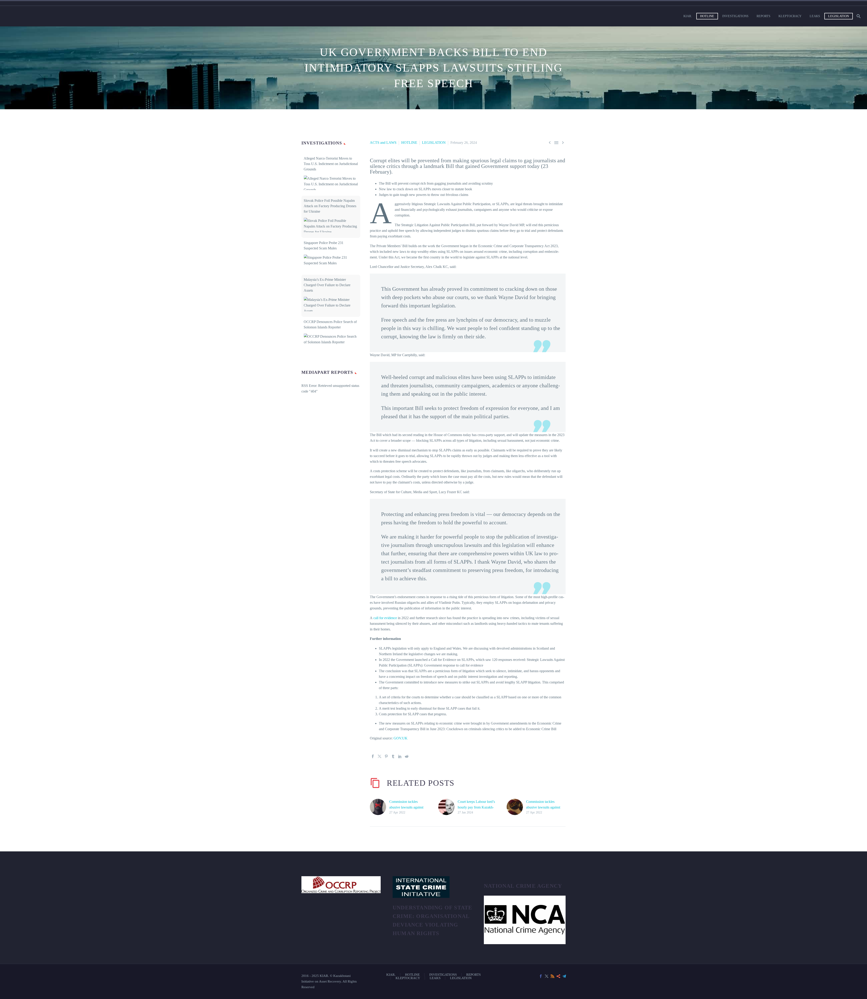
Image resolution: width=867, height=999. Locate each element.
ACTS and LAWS (383, 142)
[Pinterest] (386, 756)
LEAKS (815, 16)
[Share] (558, 976)
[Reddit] (406, 756)
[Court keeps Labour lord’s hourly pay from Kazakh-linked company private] (448, 807)
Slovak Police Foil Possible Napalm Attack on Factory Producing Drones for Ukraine (330, 206)
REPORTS (763, 16)
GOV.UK (401, 738)
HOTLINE (707, 16)
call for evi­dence (385, 618)
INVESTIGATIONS (735, 16)
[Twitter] (379, 756)
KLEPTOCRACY (790, 16)
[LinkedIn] (400, 756)
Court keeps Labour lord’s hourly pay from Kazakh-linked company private (476, 807)
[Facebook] (373, 756)
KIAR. (687, 16)
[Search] (858, 16)
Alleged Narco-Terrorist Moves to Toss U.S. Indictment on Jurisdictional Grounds (331, 163)
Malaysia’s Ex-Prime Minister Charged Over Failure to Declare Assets (327, 285)
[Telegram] (564, 976)
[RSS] (552, 976)
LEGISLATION (838, 16)
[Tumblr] (393, 756)
